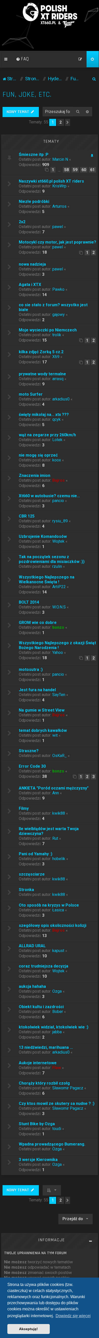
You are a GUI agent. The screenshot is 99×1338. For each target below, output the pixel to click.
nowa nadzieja (32, 264)
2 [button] (60, 122)
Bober (57, 1011)
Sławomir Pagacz (67, 1088)
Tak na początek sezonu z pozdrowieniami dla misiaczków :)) (52, 559)
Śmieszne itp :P (33, 154)
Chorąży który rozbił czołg (44, 1083)
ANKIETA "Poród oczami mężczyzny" (54, 788)
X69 (55, 356)
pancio (58, 500)
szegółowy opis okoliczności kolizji (52, 925)
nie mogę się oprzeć (38, 455)
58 (66, 169)
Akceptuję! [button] (28, 1329)
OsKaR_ (59, 755)
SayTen (58, 694)
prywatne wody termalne (42, 374)
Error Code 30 (32, 766)
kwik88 (58, 813)
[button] (67, 122)
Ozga (57, 991)
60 (83, 169)
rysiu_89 (60, 521)
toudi (56, 1128)
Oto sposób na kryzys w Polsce (49, 905)
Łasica (58, 910)
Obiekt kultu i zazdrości (41, 1006)
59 (75, 169)
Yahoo (57, 652)
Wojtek (58, 541)
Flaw (56, 1067)
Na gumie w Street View (41, 710)
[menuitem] (22, 59)
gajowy (58, 314)
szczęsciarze (32, 874)
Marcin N (60, 159)
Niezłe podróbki (34, 201)
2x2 (22, 221)
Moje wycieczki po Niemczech (48, 330)
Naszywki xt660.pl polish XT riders (51, 181)
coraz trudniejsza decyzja (43, 966)
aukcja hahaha (32, 986)
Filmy (24, 808)
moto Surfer (31, 394)
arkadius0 (61, 399)
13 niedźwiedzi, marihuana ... (46, 1047)
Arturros (59, 206)
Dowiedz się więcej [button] (73, 1316)
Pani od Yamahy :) (35, 853)
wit (55, 735)
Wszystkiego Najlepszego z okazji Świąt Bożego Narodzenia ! (57, 645)
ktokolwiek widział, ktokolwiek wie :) (53, 1027)
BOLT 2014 (29, 602)
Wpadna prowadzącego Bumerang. (52, 1144)
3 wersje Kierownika (38, 1159)
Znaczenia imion (34, 475)
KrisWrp (59, 186)
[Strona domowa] (49, 15)
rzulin (57, 566)
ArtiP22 (59, 586)
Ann (55, 793)
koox (56, 460)
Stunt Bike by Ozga (37, 1123)
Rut (55, 838)
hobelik (58, 858)
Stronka (26, 889)
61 (92, 169)
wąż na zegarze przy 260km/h (47, 434)
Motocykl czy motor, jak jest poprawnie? (57, 242)
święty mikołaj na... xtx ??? (44, 414)
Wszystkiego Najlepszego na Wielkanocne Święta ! (46, 579)
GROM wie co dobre (38, 622)
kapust (58, 950)
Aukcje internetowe (38, 1062)
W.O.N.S (59, 607)
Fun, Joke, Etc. (27, 94)
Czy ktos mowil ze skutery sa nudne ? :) (56, 1103)
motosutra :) (31, 669)
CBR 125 (27, 516)
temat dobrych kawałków (43, 730)
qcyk (56, 419)
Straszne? (29, 750)
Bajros (58, 480)
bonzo (58, 627)
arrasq (57, 378)
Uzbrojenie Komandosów (43, 536)
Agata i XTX (30, 284)
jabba (57, 1031)
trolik (56, 334)
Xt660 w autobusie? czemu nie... (49, 495)
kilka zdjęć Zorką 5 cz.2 (41, 351)
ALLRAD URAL (32, 945)
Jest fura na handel (37, 689)
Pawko (58, 289)
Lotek (57, 439)
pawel (57, 226)
